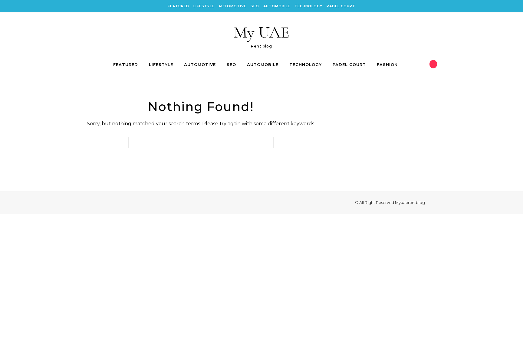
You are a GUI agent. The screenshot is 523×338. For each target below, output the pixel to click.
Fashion (387, 64)
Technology (308, 6)
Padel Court (341, 6)
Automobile (276, 6)
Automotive (232, 6)
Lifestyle (203, 6)
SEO (255, 6)
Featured (178, 6)
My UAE (261, 32)
